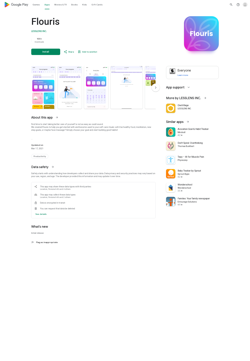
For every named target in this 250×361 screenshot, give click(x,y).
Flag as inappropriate (44, 242)
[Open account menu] (245, 4)
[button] (43, 87)
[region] (89, 40)
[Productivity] (39, 156)
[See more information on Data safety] (52, 166)
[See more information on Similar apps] (187, 121)
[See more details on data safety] (41, 214)
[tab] (36, 4)
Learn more (183, 75)
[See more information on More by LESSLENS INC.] (205, 98)
